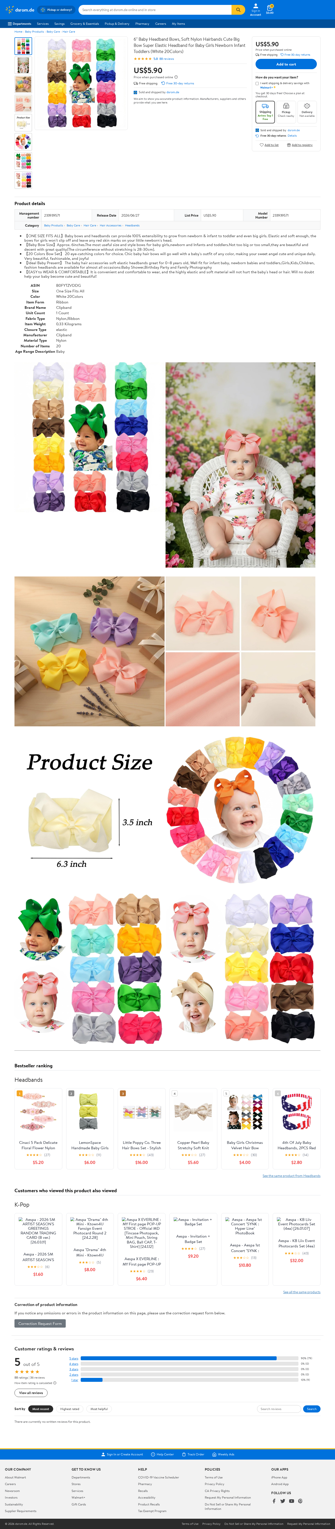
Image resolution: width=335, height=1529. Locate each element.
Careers (160, 23)
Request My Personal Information (228, 1497)
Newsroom (12, 1491)
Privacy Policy (214, 1484)
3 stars (73, 1369)
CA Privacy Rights (217, 1491)
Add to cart (286, 64)
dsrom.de (173, 92)
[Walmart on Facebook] (274, 1501)
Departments (22, 23)
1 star (74, 1380)
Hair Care (69, 31)
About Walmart (15, 1477)
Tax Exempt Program (152, 1511)
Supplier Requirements (20, 1511)
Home (18, 31)
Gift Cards (79, 1504)
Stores (76, 1484)
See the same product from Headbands (292, 1175)
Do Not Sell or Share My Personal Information (253, 1524)
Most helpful (99, 1409)
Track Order (196, 1454)
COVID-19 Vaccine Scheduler (158, 1477)
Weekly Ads (226, 1454)
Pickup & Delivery (117, 23)
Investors (11, 1497)
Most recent (40, 1409)
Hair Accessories (110, 225)
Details (292, 135)
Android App (280, 1484)
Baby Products (34, 31)
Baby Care (53, 31)
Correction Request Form (40, 1323)
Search (312, 1409)
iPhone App (279, 1477)
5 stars (73, 1358)
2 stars (73, 1374)
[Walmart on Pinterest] (300, 1501)
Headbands (132, 225)
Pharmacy (142, 23)
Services (43, 23)
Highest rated (69, 1409)
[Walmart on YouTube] (291, 1501)
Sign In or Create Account (125, 1454)
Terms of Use (214, 1477)
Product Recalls (149, 1504)
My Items (178, 23)
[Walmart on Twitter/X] (282, 1501)
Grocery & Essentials (84, 23)
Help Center (165, 1454)
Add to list (272, 145)
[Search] (238, 10)
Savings (59, 23)
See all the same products (302, 1292)
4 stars (73, 1364)
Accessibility (146, 1497)
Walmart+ (78, 1497)
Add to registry (302, 145)
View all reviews (31, 1392)
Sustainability (14, 1504)
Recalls (143, 1491)
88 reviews (166, 59)
